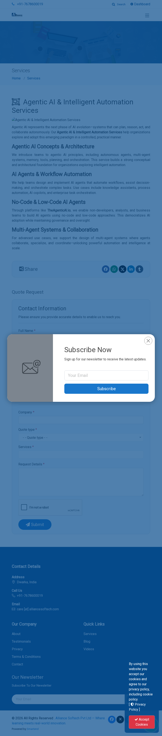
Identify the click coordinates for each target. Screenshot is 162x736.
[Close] (148, 341)
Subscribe (106, 388)
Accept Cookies (142, 721)
